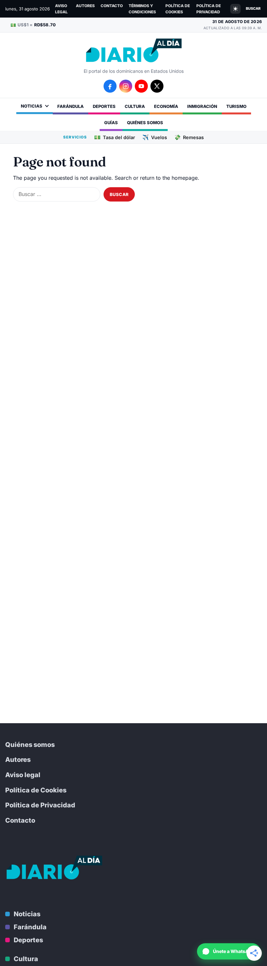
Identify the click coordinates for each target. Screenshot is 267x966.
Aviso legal (61, 8)
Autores (85, 5)
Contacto (112, 5)
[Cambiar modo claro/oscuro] (235, 9)
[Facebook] (110, 86)
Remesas (189, 137)
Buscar (253, 8)
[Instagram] (125, 86)
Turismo (236, 106)
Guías (111, 122)
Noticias (31, 106)
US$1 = (33, 25)
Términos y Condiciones (142, 8)
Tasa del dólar (114, 137)
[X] (156, 86)
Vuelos (154, 137)
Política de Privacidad (208, 8)
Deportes (104, 106)
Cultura (135, 106)
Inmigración (202, 106)
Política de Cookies (177, 8)
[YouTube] (141, 86)
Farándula (70, 106)
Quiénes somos (145, 122)
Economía (166, 106)
